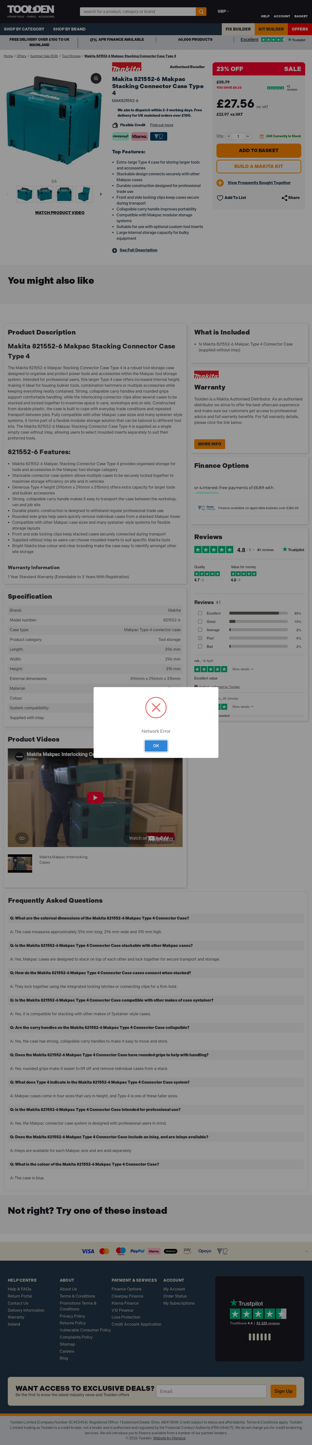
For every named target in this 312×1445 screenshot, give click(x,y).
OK (156, 745)
